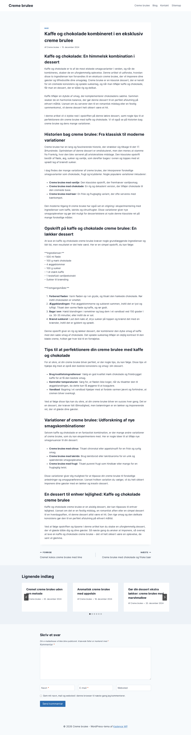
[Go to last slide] (26, 597)
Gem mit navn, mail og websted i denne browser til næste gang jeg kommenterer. (84, 695)
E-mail (84, 688)
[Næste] (164, 597)
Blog (155, 5)
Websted (123, 688)
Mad (46, 28)
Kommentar (47, 644)
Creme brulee (142, 5)
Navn (45, 688)
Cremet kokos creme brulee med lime (61, 555)
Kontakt (164, 5)
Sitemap (176, 5)
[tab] (90, 614)
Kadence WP (120, 726)
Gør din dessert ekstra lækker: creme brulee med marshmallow (146, 593)
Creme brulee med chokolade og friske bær (126, 555)
